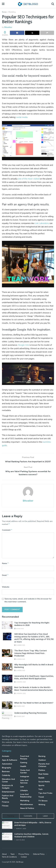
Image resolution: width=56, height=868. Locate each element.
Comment (7, 530)
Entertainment (8, 792)
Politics (41, 770)
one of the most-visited (28, 178)
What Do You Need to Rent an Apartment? (33, 702)
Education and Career (8, 780)
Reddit (41, 778)
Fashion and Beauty (7, 796)
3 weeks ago (20, 645)
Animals (5, 756)
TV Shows (42, 800)
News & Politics (27, 808)
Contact (24, 857)
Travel (41, 797)
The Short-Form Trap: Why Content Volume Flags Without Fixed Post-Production (30, 653)
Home (4, 12)
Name (5, 563)
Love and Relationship (26, 795)
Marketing (12, 12)
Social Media (44, 781)
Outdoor (42, 760)
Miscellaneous (26, 804)
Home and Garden (25, 771)
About (4, 854)
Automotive (7, 764)
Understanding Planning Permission (30, 713)
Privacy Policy (23, 854)
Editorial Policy (39, 854)
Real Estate (43, 774)
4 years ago (20, 716)
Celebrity (6, 775)
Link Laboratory (42, 223)
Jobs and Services (24, 781)
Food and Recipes (24, 757)
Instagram (24, 776)
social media (21, 117)
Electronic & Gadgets (7, 786)
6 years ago (20, 706)
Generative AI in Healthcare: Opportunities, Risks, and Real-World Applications (34, 677)
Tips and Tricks (45, 793)
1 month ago (20, 682)
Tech (40, 789)
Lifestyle (24, 790)
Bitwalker (8, 27)
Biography (6, 767)
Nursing (41, 756)
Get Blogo (19, 862)
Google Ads (23, 345)
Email (5, 575)
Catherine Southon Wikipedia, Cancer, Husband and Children (31, 835)
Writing (41, 804)
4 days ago (19, 629)
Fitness (5, 806)
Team (13, 854)
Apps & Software (9, 760)
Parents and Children (43, 765)
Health (23, 766)
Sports (41, 785)
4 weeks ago (20, 659)
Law (22, 786)
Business (6, 771)
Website (5, 587)
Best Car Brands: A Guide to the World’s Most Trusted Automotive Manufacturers (33, 688)
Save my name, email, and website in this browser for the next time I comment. (28, 600)
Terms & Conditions (9, 857)
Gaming (23, 762)
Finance (5, 802)
